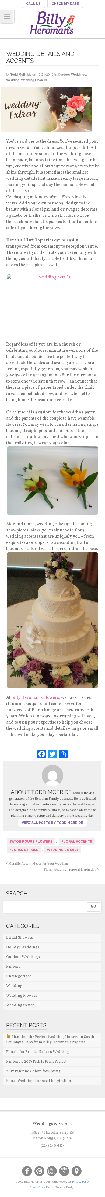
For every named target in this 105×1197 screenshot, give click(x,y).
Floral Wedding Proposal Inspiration (70, 869)
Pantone (13, 966)
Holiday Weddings (22, 947)
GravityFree (38, 1187)
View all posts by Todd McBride (52, 823)
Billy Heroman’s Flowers (35, 698)
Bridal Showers (19, 937)
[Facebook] (41, 754)
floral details (23, 850)
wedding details (63, 850)
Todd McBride (21, 74)
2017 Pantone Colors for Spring (33, 1071)
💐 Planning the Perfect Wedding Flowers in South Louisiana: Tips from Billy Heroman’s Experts (50, 1039)
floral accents (76, 841)
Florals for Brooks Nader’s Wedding (37, 1052)
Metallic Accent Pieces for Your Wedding (38, 863)
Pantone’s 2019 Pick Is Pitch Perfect (36, 1061)
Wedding (12, 80)
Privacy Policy (80, 1181)
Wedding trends (20, 1005)
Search (17, 893)
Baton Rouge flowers (31, 841)
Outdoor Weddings (72, 74)
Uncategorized (19, 976)
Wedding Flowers (34, 80)
